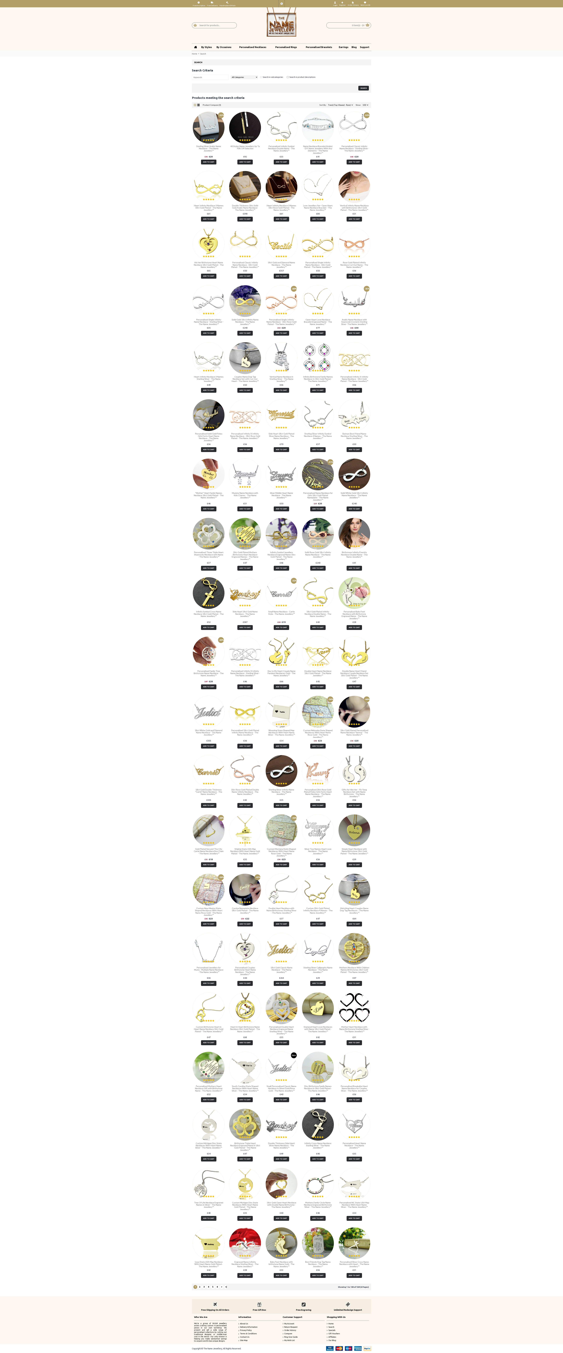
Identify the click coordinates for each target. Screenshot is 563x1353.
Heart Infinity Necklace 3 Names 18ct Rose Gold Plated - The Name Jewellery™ (281, 207)
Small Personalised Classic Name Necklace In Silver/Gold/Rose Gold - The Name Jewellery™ (281, 1088)
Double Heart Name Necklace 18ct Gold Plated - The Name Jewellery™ (318, 673)
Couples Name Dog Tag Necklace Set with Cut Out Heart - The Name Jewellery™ (245, 378)
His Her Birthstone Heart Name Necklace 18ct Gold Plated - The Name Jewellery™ (209, 264)
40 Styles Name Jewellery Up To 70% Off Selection (245, 147)
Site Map (244, 1340)
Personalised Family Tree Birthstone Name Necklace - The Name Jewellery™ (209, 673)
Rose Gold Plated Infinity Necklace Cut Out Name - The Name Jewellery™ (354, 264)
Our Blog (332, 1340)
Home (194, 54)
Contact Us (244, 1337)
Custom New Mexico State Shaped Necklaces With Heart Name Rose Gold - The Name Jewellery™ (208, 911)
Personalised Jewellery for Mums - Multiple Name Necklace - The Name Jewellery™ (208, 969)
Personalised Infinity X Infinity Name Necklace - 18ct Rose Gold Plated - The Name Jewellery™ (245, 435)
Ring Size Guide (291, 1337)
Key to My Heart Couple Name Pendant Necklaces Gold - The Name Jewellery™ (281, 673)
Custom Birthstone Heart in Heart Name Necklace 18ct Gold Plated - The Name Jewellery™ (208, 1029)
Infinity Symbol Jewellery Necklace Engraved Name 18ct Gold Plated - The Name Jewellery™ (281, 555)
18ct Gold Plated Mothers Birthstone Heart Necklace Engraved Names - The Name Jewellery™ (245, 555)
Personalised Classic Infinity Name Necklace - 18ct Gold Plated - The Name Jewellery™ (245, 264)
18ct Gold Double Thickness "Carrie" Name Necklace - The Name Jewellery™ (208, 791)
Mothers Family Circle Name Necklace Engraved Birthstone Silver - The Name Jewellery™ (318, 1204)
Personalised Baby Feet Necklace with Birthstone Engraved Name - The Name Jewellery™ (354, 615)
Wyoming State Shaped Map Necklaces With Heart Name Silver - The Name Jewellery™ (281, 732)
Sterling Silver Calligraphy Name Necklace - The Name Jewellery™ (317, 969)
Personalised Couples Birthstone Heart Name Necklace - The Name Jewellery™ (245, 971)
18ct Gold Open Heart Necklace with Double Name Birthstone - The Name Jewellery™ (281, 1204)
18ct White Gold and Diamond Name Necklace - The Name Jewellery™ (208, 732)
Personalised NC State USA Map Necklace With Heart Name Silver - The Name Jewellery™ (354, 1204)
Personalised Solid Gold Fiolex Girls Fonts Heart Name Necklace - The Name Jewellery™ (208, 437)
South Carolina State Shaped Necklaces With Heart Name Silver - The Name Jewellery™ (245, 1088)
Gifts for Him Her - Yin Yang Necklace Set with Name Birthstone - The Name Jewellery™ (354, 793)
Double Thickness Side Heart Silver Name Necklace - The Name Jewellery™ (281, 1145)
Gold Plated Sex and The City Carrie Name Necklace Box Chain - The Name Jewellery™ (209, 851)
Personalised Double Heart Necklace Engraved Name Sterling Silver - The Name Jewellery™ (281, 1030)
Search (203, 54)
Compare (288, 1333)
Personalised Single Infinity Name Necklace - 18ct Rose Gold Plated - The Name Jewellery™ (281, 321)
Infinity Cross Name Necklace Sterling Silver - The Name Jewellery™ (317, 1145)
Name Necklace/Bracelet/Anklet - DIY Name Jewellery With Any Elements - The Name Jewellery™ (318, 149)
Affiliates (332, 1337)
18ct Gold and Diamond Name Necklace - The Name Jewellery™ (281, 264)
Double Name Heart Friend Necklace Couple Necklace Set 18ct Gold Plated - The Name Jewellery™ (354, 674)
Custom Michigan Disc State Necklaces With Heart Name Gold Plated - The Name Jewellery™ (245, 1206)
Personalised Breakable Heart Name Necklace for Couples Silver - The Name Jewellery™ (354, 1088)
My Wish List (289, 1340)
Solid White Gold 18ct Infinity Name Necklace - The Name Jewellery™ (354, 495)
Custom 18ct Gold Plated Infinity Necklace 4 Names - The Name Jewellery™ (318, 910)
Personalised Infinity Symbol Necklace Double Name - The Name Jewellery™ (281, 148)
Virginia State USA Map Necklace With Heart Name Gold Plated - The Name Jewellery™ (245, 851)
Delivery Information (248, 1327)
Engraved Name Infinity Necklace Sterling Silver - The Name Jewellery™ (245, 1264)
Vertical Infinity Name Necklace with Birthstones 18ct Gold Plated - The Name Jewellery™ (354, 207)
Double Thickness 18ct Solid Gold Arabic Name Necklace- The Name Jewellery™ (245, 207)
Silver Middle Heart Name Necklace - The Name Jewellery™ (281, 495)
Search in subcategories (273, 77)
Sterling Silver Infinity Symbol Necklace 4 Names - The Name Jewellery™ (318, 435)
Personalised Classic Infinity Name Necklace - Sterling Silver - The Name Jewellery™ (354, 148)
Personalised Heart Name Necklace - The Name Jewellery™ (354, 1145)
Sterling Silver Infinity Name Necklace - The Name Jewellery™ (281, 791)
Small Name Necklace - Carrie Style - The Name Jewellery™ (281, 612)
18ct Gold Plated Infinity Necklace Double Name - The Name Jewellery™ (318, 613)
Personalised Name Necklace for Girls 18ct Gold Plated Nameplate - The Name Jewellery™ (318, 496)
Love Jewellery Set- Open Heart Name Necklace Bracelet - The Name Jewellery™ (318, 207)
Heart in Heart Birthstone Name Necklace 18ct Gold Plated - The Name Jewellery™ (245, 1029)
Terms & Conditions (248, 1333)
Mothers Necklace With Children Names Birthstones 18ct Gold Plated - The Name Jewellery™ (354, 969)
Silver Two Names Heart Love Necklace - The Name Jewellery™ (318, 851)
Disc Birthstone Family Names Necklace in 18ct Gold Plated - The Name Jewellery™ (318, 1088)
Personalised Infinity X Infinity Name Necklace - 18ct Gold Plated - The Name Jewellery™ (354, 378)
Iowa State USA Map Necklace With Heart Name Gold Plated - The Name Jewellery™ (208, 1264)
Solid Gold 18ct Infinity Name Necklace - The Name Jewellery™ (245, 321)
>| (226, 1287)
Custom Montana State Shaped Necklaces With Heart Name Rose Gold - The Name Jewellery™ (281, 852)
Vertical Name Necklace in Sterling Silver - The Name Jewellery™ (281, 378)
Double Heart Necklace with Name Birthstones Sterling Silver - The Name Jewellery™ (281, 910)
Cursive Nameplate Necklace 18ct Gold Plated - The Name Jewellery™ (245, 910)
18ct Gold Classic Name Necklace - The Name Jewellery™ (281, 969)
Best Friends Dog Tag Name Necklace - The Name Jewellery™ (318, 1264)
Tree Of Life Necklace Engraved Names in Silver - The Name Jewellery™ (208, 1204)
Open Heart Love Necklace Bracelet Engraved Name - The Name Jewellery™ (318, 321)
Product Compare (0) (212, 105)
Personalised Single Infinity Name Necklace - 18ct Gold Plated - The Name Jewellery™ (318, 264)
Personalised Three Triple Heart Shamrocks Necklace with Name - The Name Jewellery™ (208, 554)
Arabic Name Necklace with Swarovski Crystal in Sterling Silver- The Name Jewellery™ (354, 321)
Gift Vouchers (334, 1333)
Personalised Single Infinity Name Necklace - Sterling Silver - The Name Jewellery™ (208, 321)
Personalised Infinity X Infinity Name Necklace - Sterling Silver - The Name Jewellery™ (245, 673)
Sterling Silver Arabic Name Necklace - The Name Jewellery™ (208, 148)
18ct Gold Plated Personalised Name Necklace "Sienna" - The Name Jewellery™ (354, 732)
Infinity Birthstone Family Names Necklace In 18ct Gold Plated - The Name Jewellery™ (318, 378)
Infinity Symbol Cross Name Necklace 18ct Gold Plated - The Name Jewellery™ (209, 613)
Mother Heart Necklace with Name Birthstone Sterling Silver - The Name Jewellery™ (354, 1029)
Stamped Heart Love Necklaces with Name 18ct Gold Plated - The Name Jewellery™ (318, 1029)
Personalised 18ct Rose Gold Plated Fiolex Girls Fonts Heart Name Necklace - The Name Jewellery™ (318, 793)
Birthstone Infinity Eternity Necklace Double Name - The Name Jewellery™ (354, 554)
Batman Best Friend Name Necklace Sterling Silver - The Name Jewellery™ (354, 435)
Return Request (290, 1327)
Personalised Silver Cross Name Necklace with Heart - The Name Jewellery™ (354, 1264)
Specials (331, 1330)
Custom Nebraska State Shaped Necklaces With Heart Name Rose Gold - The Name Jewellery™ (318, 733)
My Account (289, 1324)
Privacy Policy (246, 1330)
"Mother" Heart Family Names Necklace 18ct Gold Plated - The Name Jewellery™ (209, 495)
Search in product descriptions (302, 77)
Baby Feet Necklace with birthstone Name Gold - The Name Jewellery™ (281, 1264)
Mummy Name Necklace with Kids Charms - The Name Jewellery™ (245, 495)
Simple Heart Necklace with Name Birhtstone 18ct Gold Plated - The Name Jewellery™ (354, 851)
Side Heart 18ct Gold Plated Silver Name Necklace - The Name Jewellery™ (281, 435)
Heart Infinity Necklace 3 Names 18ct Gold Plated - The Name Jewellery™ (208, 207)
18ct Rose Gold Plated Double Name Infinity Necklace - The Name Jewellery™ (245, 791)
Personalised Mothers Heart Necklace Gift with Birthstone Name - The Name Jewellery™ (208, 1088)
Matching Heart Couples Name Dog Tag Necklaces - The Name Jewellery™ (354, 910)
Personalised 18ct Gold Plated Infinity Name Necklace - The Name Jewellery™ (245, 732)
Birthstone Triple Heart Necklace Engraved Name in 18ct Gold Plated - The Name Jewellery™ (245, 1146)
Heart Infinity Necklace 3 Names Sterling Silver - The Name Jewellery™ (208, 378)
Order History (290, 1330)
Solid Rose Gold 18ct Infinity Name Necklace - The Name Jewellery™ (318, 554)
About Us (244, 1324)
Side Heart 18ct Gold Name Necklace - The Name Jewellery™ (245, 613)
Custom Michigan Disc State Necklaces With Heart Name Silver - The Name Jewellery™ (208, 1145)
